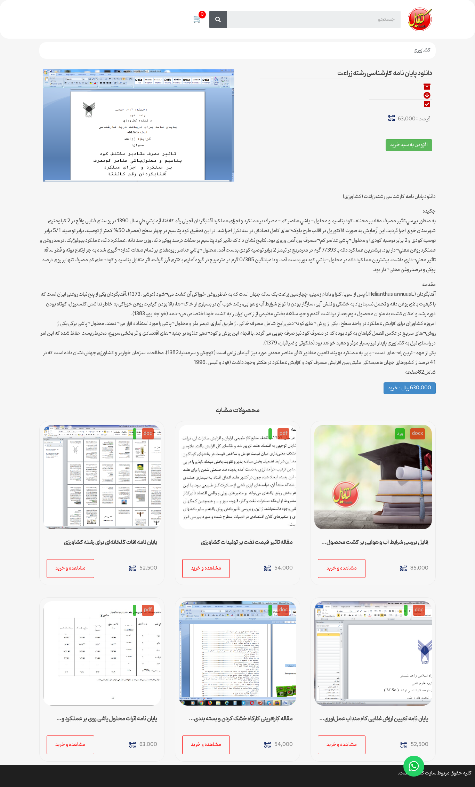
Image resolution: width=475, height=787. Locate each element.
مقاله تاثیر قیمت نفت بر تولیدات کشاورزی (247, 542)
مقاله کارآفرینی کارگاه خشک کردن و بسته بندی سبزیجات (243, 722)
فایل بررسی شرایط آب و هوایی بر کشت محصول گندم (377, 545)
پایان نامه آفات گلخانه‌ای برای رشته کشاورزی (110, 542)
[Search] (218, 19)
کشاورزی (421, 50)
